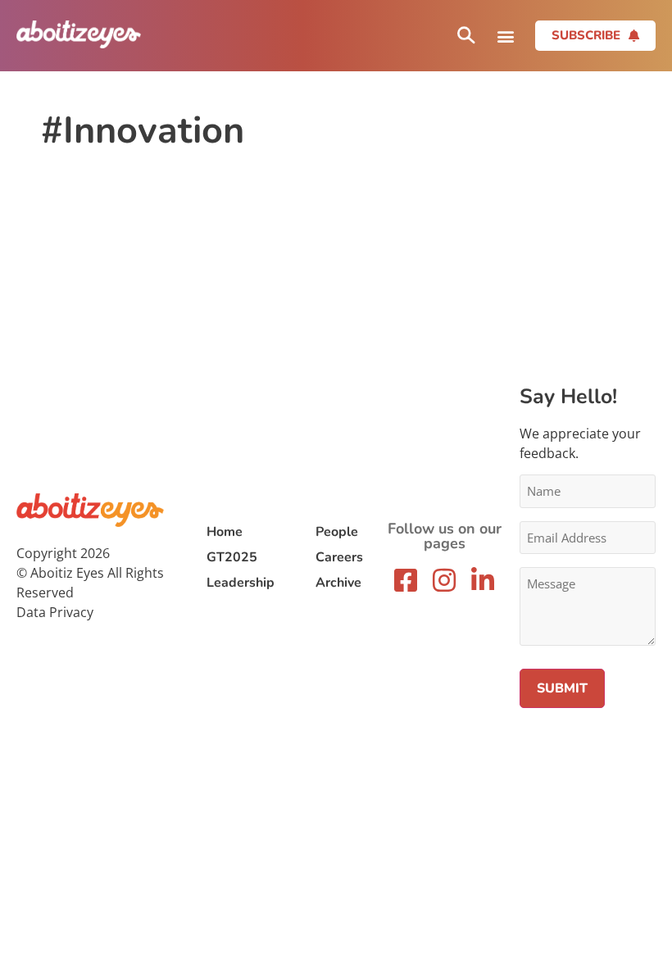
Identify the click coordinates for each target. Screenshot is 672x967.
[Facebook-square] (406, 580)
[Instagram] (444, 580)
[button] (505, 35)
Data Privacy (54, 612)
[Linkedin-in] (483, 580)
